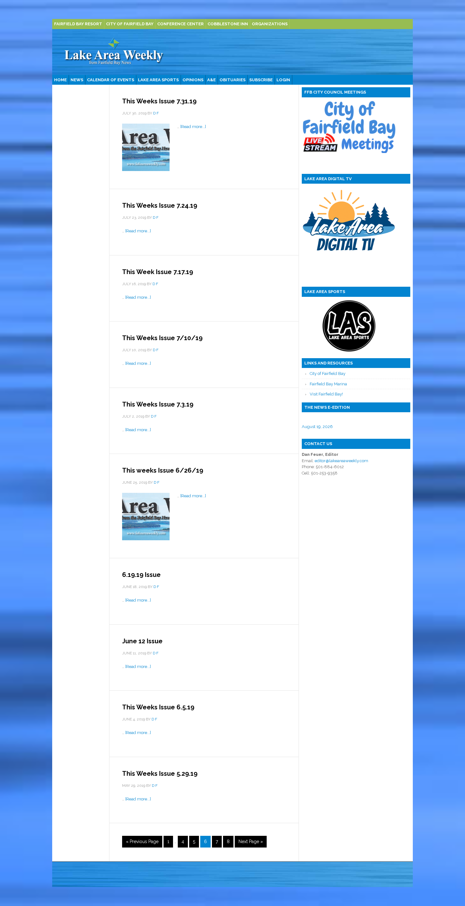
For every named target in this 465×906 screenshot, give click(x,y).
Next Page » (251, 841)
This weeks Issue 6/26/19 (162, 470)
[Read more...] (193, 126)
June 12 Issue (142, 641)
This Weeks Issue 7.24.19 (159, 205)
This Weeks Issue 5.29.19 (159, 773)
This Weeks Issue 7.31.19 (159, 101)
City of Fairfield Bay (327, 373)
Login (283, 79)
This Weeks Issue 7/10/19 (162, 338)
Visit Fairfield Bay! (326, 394)
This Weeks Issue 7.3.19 (157, 404)
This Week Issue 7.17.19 (157, 272)
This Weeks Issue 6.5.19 (158, 707)
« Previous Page (142, 841)
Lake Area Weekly (114, 52)
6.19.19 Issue (141, 574)
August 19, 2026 (317, 426)
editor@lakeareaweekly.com (341, 460)
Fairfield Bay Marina (328, 384)
